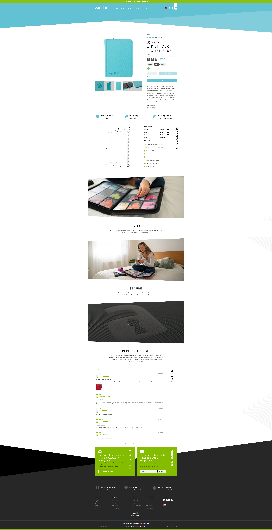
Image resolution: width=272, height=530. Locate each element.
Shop (148, 34)
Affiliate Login (132, 502)
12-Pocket (163, 64)
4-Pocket (150, 64)
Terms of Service (150, 502)
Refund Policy (115, 505)
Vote (162, 80)
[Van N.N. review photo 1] (99, 387)
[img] (99, 374)
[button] (123, 8)
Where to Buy (115, 500)
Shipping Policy (115, 502)
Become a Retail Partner (135, 505)
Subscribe (161, 471)
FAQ (147, 500)
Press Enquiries (149, 508)
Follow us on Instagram (107, 471)
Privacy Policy (149, 505)
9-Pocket (156, 64)
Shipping (154, 76)
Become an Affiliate (133, 500)
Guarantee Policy (116, 508)
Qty (149, 73)
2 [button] (127, 443)
